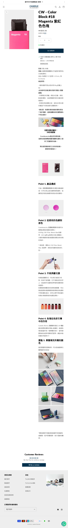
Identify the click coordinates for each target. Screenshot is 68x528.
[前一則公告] (3, 2)
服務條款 (7, 499)
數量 (39, 36)
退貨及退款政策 (8, 495)
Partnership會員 (30, 483)
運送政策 (7, 487)
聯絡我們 (7, 483)
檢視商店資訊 (44, 63)
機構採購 (27, 487)
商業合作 (27, 491)
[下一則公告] (64, 2)
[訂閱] (34, 509)
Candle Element (36, 524)
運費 (45, 33)
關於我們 (7, 479)
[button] (4, 7)
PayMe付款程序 (30, 479)
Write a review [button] (34, 465)
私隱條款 (7, 491)
